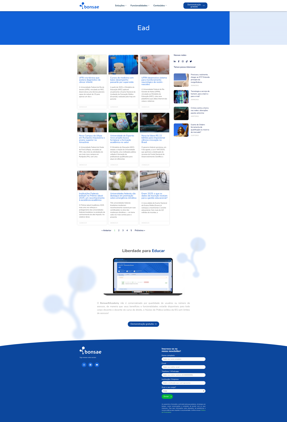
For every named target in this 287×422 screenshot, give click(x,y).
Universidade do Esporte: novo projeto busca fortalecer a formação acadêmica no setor (122, 139)
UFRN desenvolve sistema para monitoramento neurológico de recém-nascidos (154, 81)
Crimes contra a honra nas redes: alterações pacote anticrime (200, 110)
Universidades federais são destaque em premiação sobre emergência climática (123, 195)
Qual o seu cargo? (169, 387)
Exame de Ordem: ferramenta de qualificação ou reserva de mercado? (200, 128)
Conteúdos (159, 5)
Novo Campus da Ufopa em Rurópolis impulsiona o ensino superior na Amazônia (92, 139)
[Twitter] (191, 61)
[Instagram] (183, 61)
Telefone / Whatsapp (170, 371)
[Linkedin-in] (175, 61)
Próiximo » (140, 230)
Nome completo (168, 356)
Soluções (120, 5)
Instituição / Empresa (170, 379)
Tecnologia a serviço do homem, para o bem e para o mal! (200, 94)
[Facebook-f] (179, 61)
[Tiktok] (187, 61)
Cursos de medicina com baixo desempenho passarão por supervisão (122, 80)
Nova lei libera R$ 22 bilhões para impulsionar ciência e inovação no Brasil (153, 139)
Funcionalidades (138, 5)
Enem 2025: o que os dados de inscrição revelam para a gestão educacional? (154, 195)
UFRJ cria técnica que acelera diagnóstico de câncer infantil (89, 80)
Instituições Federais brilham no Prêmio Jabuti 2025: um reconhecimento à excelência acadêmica (92, 197)
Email (164, 364)
